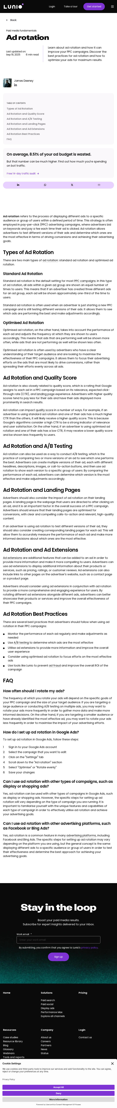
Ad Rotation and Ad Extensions (26, 129)
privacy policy (89, 947)
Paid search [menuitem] (48, 1000)
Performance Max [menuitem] (51, 1012)
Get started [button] (94, 6)
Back (13, 20)
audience (50, 354)
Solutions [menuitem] (46, 993)
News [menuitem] (44, 1049)
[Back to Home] (13, 6)
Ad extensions (12, 558)
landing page (46, 394)
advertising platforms (81, 835)
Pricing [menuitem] (83, 993)
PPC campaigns (85, 281)
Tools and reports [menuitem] (13, 1057)
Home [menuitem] (6, 993)
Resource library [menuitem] (13, 1041)
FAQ (9, 139)
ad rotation (50, 260)
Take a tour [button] (71, 6)
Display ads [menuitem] (47, 1008)
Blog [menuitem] (5, 1045)
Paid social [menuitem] (47, 1004)
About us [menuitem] (46, 1037)
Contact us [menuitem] (85, 1037)
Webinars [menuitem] (8, 1053)
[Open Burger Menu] (112, 6)
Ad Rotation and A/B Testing (24, 119)
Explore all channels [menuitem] (53, 1016)
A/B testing (21, 642)
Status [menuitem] (44, 1053)
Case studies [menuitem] (10, 1037)
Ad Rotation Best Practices (23, 134)
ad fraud (55, 665)
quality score (44, 410)
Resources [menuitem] (9, 1030)
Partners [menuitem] (46, 1045)
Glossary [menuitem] (8, 1049)
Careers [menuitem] (46, 1041)
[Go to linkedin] (15, 84)
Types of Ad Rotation (20, 108)
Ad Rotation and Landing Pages (26, 124)
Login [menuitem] (82, 1030)
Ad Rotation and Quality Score (25, 114)
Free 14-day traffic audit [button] (21, 173)
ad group (59, 285)
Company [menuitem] (47, 1030)
